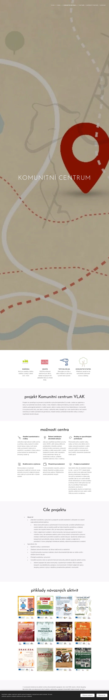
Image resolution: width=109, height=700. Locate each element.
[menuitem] (53, 5)
